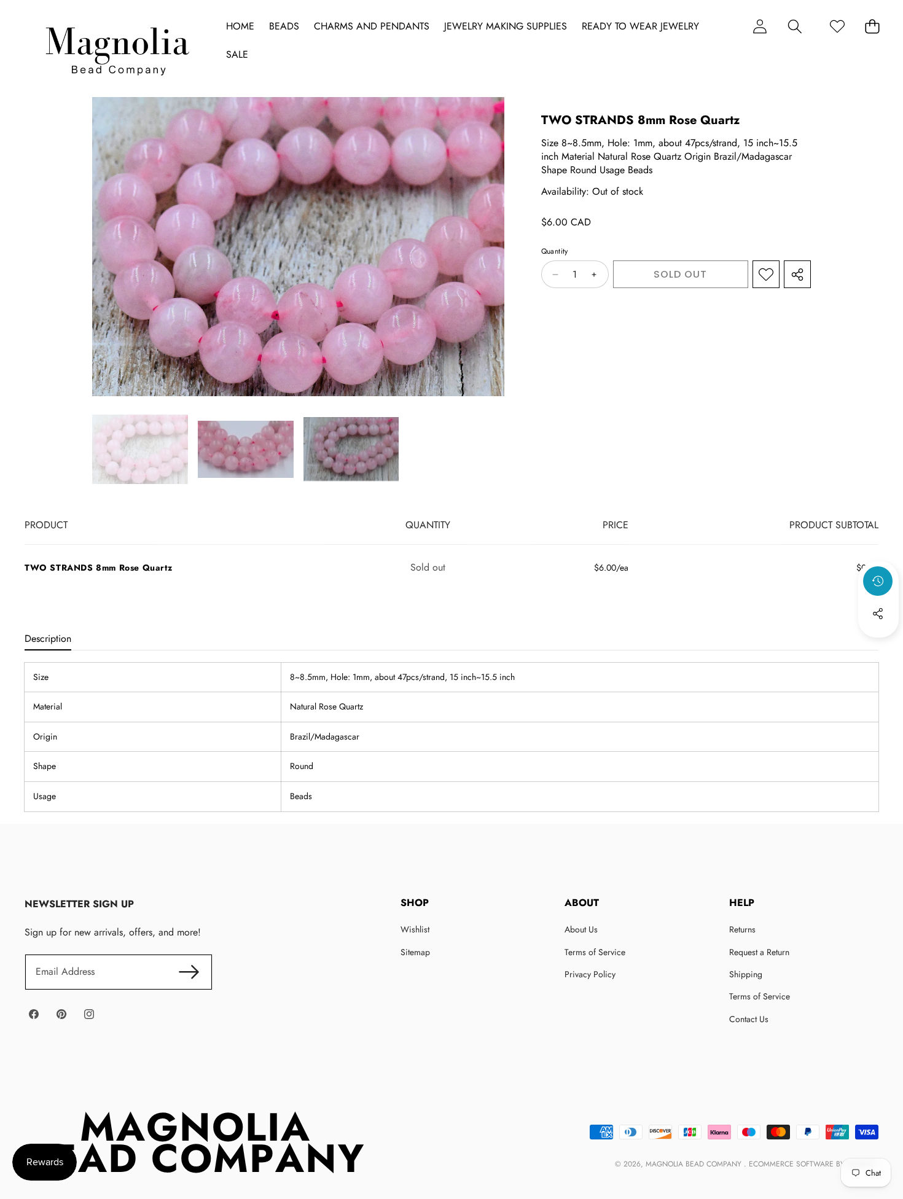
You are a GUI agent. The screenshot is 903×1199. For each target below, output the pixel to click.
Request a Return (759, 952)
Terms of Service (595, 952)
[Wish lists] (837, 26)
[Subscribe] (188, 972)
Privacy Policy (590, 974)
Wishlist (415, 929)
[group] (140, 449)
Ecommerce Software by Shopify (812, 1164)
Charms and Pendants (371, 26)
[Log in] (759, 26)
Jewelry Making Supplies (505, 26)
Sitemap (415, 952)
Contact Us (748, 1019)
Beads (284, 26)
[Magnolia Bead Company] (117, 48)
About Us (581, 929)
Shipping (745, 974)
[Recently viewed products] (878, 581)
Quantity (554, 251)
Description (48, 638)
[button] (794, 26)
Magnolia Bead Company (695, 1164)
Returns (742, 929)
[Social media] (878, 613)
